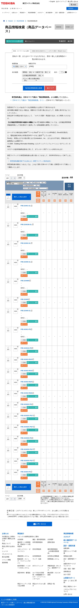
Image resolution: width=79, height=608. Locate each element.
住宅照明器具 (37, 556)
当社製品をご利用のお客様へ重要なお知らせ (8, 538)
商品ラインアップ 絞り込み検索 (24, 585)
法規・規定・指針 (69, 568)
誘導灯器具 (51, 542)
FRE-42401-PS (25, 329)
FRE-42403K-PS (26, 438)
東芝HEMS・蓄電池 (23, 573)
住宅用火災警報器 (53, 556)
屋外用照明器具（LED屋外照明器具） (53, 551)
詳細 (24, 216)
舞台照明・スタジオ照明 (54, 574)
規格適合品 (67, 571)
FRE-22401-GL (26, 206)
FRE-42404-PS (25, 472)
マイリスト (16, 41)
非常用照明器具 (38, 542)
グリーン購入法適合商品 (31, 78)
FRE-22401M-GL (26, 224)
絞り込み (57, 51)
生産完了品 (39, 72)
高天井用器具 (37, 549)
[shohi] (54, 200)
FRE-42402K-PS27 (27, 427)
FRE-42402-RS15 (26, 359)
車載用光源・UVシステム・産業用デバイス (54, 568)
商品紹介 (22, 12)
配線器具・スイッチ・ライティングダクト (23, 561)
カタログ (40, 12)
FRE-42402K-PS (26, 404)
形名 (21, 51)
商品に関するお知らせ (8, 547)
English (52, 1)
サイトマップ (62, 1)
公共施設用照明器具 (30, 75)
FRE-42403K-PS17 (27, 449)
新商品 (25, 72)
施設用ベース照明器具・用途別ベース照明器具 (23, 544)
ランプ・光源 (37, 559)
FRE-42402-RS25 (26, 382)
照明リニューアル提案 (70, 552)
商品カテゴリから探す (39, 585)
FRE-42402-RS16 (26, 370)
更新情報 (5, 562)
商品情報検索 (31, 12)
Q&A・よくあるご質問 (70, 581)
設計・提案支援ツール (70, 560)
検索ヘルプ (70, 27)
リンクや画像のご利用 (8, 599)
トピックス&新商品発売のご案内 (28, 536)
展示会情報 (5, 557)
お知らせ (14, 12)
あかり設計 (67, 574)
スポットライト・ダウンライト (23, 550)
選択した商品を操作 (20, 197)
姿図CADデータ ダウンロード (70, 565)
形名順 (38, 200)
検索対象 (58, 27)
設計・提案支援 (59, 12)
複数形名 (39, 51)
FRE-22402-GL (26, 243)
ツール (25, 219)
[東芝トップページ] (8, 3)
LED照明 (20, 539)
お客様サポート (71, 12)
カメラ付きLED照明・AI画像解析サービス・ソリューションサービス (39, 576)
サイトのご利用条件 (8, 605)
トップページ (5, 12)
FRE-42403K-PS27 (27, 460)
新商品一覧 (51, 584)
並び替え (9, 182)
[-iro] (65, 200)
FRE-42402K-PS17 (27, 415)
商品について (6, 543)
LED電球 (50, 539)
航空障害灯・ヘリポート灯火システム (23, 567)
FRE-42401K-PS (26, 348)
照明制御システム (53, 559)
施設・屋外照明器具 (39, 539)
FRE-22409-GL (26, 310)
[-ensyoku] (71, 200)
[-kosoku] (49, 200)
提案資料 (66, 548)
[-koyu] (60, 200)
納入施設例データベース (70, 541)
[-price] (43, 200)
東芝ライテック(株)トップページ (11, 602)
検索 (34, 88)
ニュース (5, 551)
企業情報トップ (72, 8)
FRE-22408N (25, 280)
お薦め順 (38, 193)
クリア (51, 88)
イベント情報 (6, 560)
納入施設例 (49, 12)
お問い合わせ (73, 1)
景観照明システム (23, 556)
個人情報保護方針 (29, 602)
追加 (33, 216)
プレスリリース (7, 554)
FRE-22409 (24, 299)
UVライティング (38, 566)
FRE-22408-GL (26, 262)
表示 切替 (69, 185)
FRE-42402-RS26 (26, 393)
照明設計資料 (68, 556)
